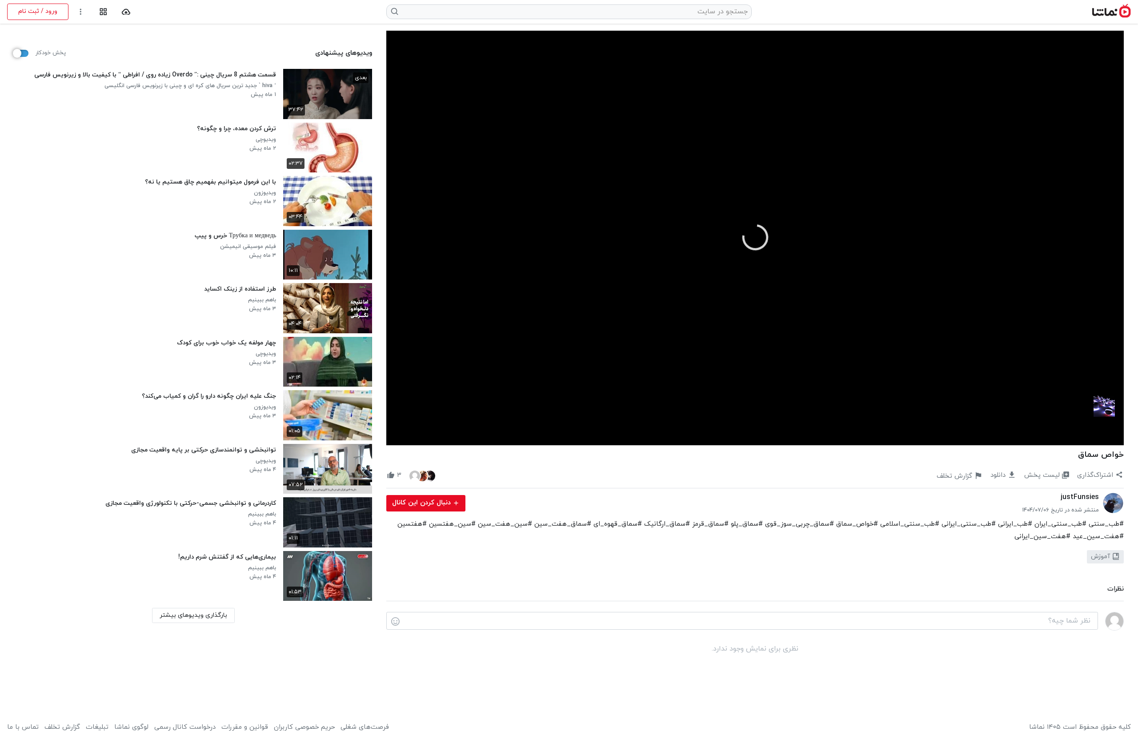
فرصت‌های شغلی (365, 727)
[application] (755, 238)
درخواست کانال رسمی (185, 727)
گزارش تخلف (62, 727)
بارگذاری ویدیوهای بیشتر (193, 615)
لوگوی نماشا (131, 727)
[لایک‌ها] (422, 475)
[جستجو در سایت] (395, 11)
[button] (755, 237)
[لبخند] (395, 621)
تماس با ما (23, 727)
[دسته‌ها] (103, 12)
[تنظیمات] (80, 12)
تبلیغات (97, 727)
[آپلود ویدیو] (126, 12)
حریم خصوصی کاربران (304, 727)
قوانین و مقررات (244, 727)
